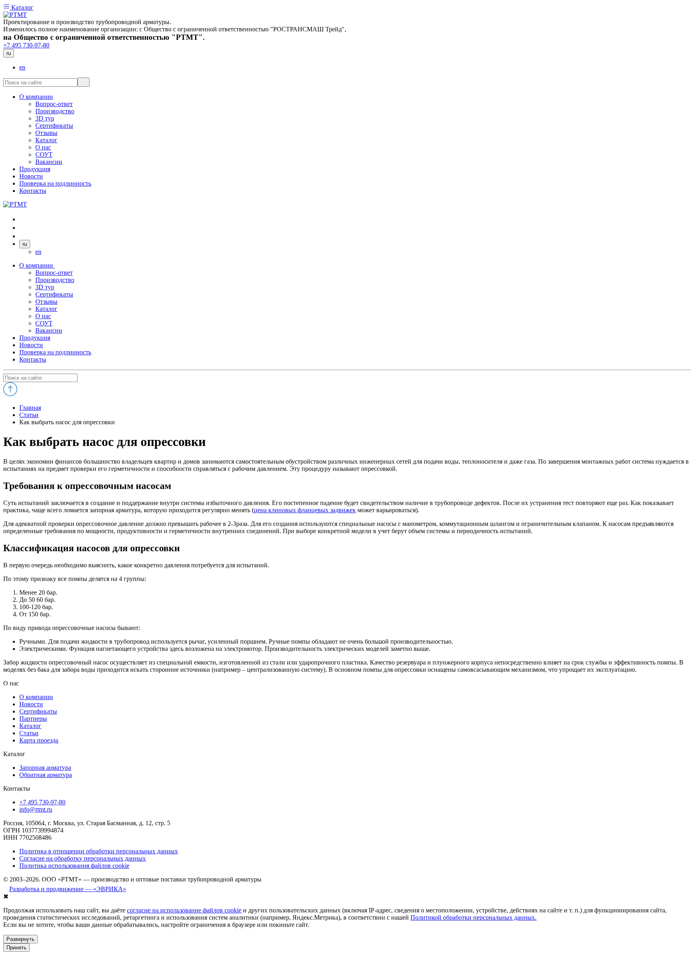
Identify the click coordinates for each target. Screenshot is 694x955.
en (22, 67)
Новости (31, 345)
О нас (43, 316)
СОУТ (44, 323)
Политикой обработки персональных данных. (473, 917)
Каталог (21, 7)
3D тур (44, 287)
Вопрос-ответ (54, 272)
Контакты (32, 359)
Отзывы (46, 301)
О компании (37, 265)
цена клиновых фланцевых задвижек (305, 510)
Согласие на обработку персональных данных (82, 858)
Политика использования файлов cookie (74, 865)
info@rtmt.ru (35, 809)
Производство (54, 279)
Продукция (34, 337)
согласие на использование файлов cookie (184, 910)
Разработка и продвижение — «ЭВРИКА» (67, 888)
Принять (16, 948)
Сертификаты (54, 294)
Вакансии (48, 330)
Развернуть (20, 939)
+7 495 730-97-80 (26, 45)
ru (8, 53)
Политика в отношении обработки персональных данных (98, 851)
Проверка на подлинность (55, 352)
